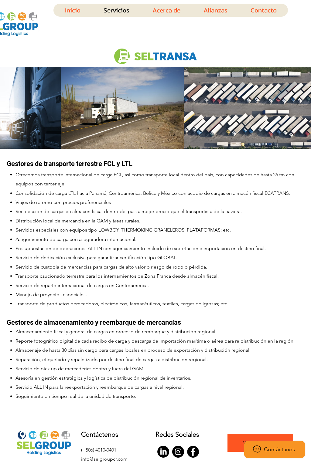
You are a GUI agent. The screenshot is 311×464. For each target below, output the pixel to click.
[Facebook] (193, 452)
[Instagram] (178, 452)
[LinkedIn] (163, 452)
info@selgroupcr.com (104, 459)
